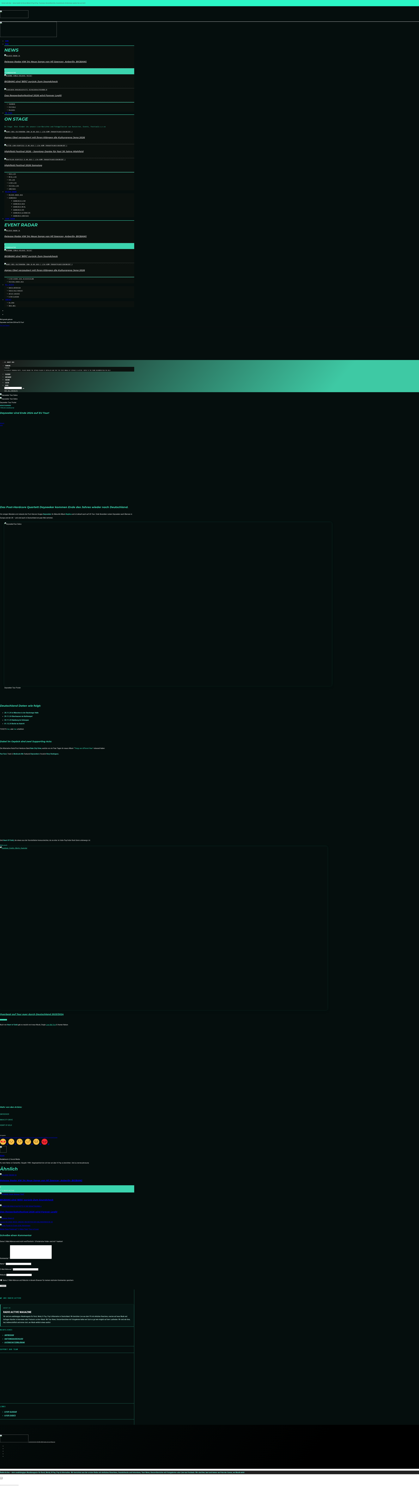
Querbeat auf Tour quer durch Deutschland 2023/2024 (32, 1014)
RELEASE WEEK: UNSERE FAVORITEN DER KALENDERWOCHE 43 (26, 1222)
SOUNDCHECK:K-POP (19, 201)
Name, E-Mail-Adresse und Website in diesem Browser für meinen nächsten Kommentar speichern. (38, 1280)
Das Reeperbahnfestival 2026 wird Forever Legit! (33, 95)
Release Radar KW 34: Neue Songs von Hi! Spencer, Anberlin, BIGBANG (45, 61)
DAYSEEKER (4, 1114)
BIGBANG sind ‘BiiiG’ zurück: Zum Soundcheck (31, 81)
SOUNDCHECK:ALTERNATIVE (21, 213)
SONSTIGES (12, 189)
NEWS (7, 44)
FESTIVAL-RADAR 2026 (16, 282)
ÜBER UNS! (12, 306)
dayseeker (2, 1137)
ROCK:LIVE (12, 174)
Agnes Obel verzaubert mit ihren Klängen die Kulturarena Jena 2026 (44, 137)
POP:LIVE (12, 180)
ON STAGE (8, 113)
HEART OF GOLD (6, 1125)
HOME (7, 41)
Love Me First (51, 1025)
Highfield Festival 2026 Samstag (23, 165)
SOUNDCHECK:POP (18, 210)
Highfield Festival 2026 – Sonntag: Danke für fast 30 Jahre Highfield (44, 151)
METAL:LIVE (13, 177)
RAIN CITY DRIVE (6, 1120)
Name (2, 1264)
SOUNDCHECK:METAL (19, 207)
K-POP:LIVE (13, 183)
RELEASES (12, 110)
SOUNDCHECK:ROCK (19, 204)
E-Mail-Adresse (6, 1269)
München (30, 1137)
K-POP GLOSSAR (14, 296)
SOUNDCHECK (13, 198)
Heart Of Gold (25, 1137)
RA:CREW (11, 302)
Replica (68, 514)
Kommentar (4, 1258)
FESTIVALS (12, 107)
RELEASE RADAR (11, 192)
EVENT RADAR (10, 219)
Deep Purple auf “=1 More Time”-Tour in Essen (19, 1229)
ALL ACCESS (9, 285)
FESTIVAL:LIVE (14, 186)
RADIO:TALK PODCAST (16, 290)
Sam (2, 1156)
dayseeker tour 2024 (17, 1137)
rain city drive (50, 1137)
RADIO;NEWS (44, 1137)
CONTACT (8, 300)
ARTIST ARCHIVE (14, 294)
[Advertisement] (209, 343)
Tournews (55, 1137)
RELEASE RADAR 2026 (16, 195)
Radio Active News (37, 1137)
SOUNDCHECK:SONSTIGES (21, 216)
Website (3, 1275)
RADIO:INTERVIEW (15, 288)
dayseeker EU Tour (9, 1137)
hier (8, 729)
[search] (23, 388)
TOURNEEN (12, 104)
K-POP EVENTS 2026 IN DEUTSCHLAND (21, 279)
